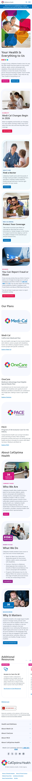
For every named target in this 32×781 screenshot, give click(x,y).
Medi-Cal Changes (7, 131)
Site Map (16, 778)
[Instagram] (16, 753)
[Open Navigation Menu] (30, 2)
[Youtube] (19, 753)
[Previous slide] (26, 660)
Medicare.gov (5, 702)
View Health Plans (8, 581)
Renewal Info (7, 240)
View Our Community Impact (10, 642)
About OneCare (7, 733)
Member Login (15, 81)
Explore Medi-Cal (6, 349)
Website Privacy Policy (7, 775)
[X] (12, 753)
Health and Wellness (9, 724)
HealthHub (17, 5)
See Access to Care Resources (12, 688)
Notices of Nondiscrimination (8, 773)
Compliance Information (18, 775)
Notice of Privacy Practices (21, 773)
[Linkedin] (23, 753)
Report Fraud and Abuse (8, 295)
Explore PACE (5, 445)
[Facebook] (8, 753)
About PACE (5, 738)
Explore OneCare (6, 397)
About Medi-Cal (7, 729)
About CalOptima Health (10, 742)
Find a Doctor (5, 81)
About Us (6, 514)
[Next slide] (30, 660)
